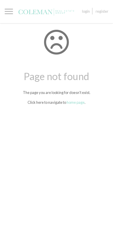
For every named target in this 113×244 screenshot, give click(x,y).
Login (86, 11)
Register (102, 11)
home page (76, 102)
